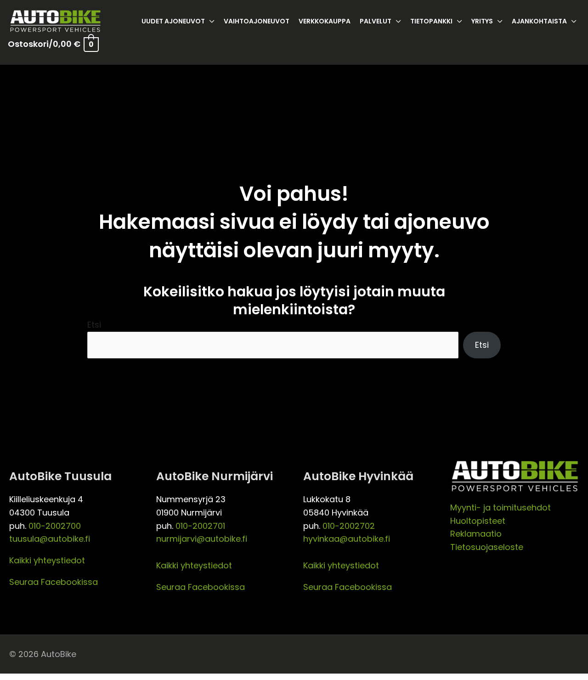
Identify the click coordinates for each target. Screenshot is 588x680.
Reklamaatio (476, 533)
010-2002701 (200, 526)
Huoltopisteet (477, 521)
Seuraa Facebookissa (53, 582)
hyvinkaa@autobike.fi (346, 538)
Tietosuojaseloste (486, 547)
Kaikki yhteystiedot (47, 560)
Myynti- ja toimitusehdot (500, 507)
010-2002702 (348, 526)
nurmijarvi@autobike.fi (201, 538)
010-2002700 (54, 526)
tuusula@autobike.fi (49, 538)
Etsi (94, 324)
